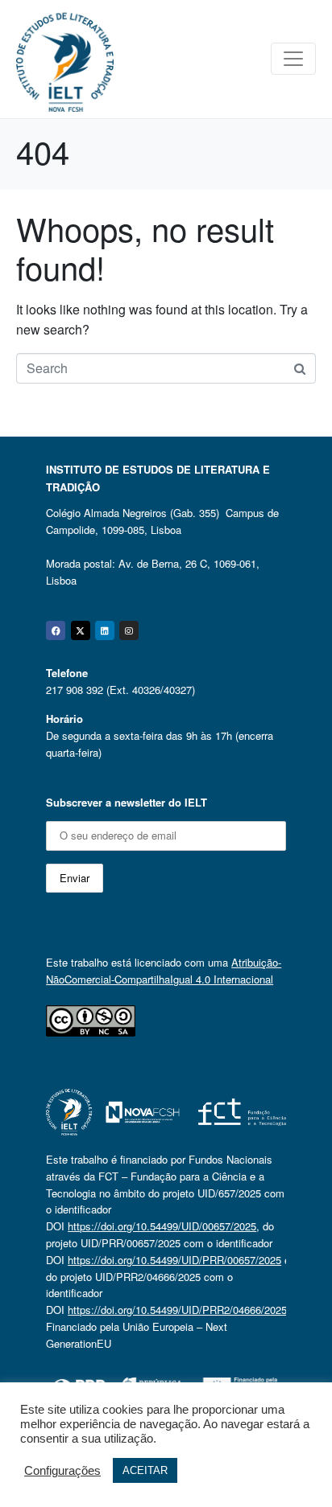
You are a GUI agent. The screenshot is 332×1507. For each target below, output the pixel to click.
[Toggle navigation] (293, 59)
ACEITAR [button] (145, 1470)
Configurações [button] (62, 1470)
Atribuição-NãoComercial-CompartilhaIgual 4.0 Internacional (163, 971)
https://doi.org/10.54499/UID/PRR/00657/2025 (174, 1259)
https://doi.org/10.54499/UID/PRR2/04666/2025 (177, 1309)
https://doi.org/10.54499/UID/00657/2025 (162, 1226)
